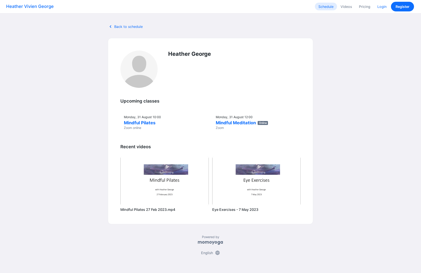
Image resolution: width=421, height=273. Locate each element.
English (210, 252)
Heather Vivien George (30, 6)
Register (402, 6)
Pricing (364, 6)
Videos (346, 6)
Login (382, 6)
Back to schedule (125, 26)
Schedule (326, 6)
